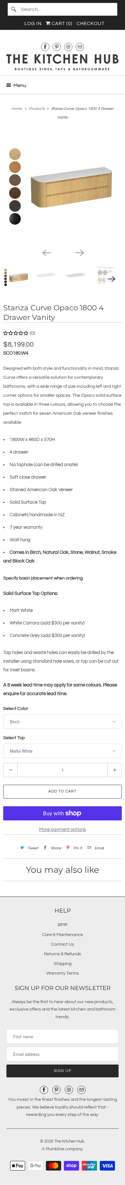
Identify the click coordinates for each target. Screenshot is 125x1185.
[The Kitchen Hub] (62, 62)
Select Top (14, 738)
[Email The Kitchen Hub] (80, 47)
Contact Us (62, 944)
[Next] (79, 252)
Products (37, 109)
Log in (33, 23)
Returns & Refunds (62, 954)
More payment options (62, 829)
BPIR (62, 925)
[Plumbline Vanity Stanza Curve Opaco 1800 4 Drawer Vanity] (62, 187)
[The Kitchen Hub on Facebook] (45, 47)
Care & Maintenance (62, 935)
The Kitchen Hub (69, 1141)
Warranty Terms (62, 973)
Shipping (62, 963)
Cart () (61, 23)
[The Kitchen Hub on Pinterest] (57, 47)
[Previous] (46, 252)
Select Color (15, 708)
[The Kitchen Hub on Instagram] (68, 47)
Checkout (90, 23)
